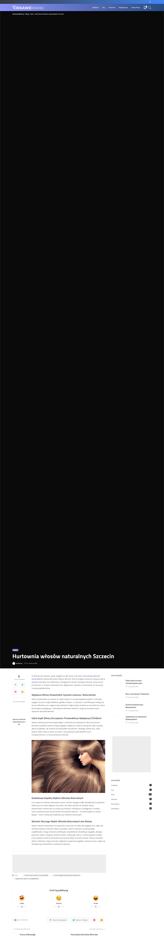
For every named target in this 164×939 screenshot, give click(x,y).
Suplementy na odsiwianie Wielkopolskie (136, 718)
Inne (15, 650)
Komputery (115, 804)
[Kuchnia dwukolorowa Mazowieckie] (117, 707)
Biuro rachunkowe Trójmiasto (137, 694)
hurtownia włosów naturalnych (67, 875)
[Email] (22, 692)
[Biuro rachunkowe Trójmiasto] (117, 695)
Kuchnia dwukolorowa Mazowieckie (134, 706)
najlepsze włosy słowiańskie (27, 879)
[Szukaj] (150, 7)
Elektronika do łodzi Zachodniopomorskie (134, 682)
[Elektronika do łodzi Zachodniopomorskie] (117, 683)
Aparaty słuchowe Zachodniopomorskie (19, 721)
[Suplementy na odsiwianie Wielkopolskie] (117, 719)
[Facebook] (150, 2)
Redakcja (19, 663)
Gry (112, 790)
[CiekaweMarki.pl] (28, 8)
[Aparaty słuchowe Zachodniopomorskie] (19, 710)
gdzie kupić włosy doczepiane (36, 875)
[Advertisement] (59, 864)
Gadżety (114, 785)
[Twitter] (22, 685)
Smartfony (115, 809)
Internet (114, 799)
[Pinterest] (15, 692)
